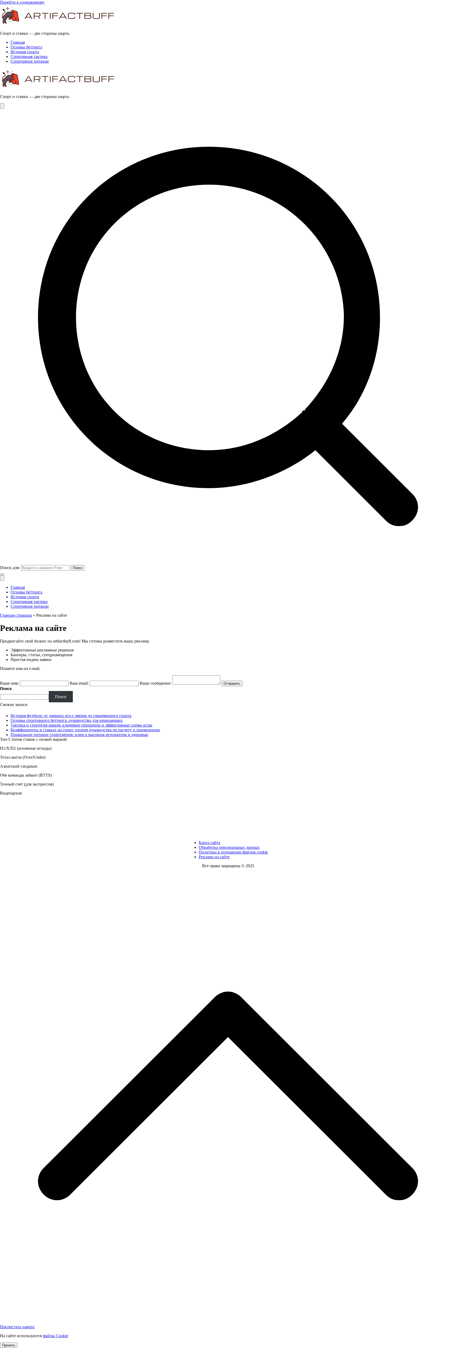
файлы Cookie (55, 1336)
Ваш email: (79, 683)
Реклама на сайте (214, 857)
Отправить (232, 683)
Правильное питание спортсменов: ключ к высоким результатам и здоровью (79, 734)
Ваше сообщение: (155, 683)
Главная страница (16, 615)
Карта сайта (209, 842)
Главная (18, 42)
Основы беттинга (26, 47)
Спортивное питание (30, 61)
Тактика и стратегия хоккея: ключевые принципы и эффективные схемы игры (81, 725)
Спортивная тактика (29, 56)
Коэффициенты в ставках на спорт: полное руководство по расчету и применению (85, 730)
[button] (2, 574)
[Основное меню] (2, 106)
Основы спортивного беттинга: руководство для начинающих (67, 720)
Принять (8, 1345)
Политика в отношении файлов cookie (233, 852)
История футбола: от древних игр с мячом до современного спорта (71, 715)
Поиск (6, 688)
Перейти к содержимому (22, 2)
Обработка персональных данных (229, 847)
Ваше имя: (9, 683)
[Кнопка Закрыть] (2, 578)
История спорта (25, 52)
